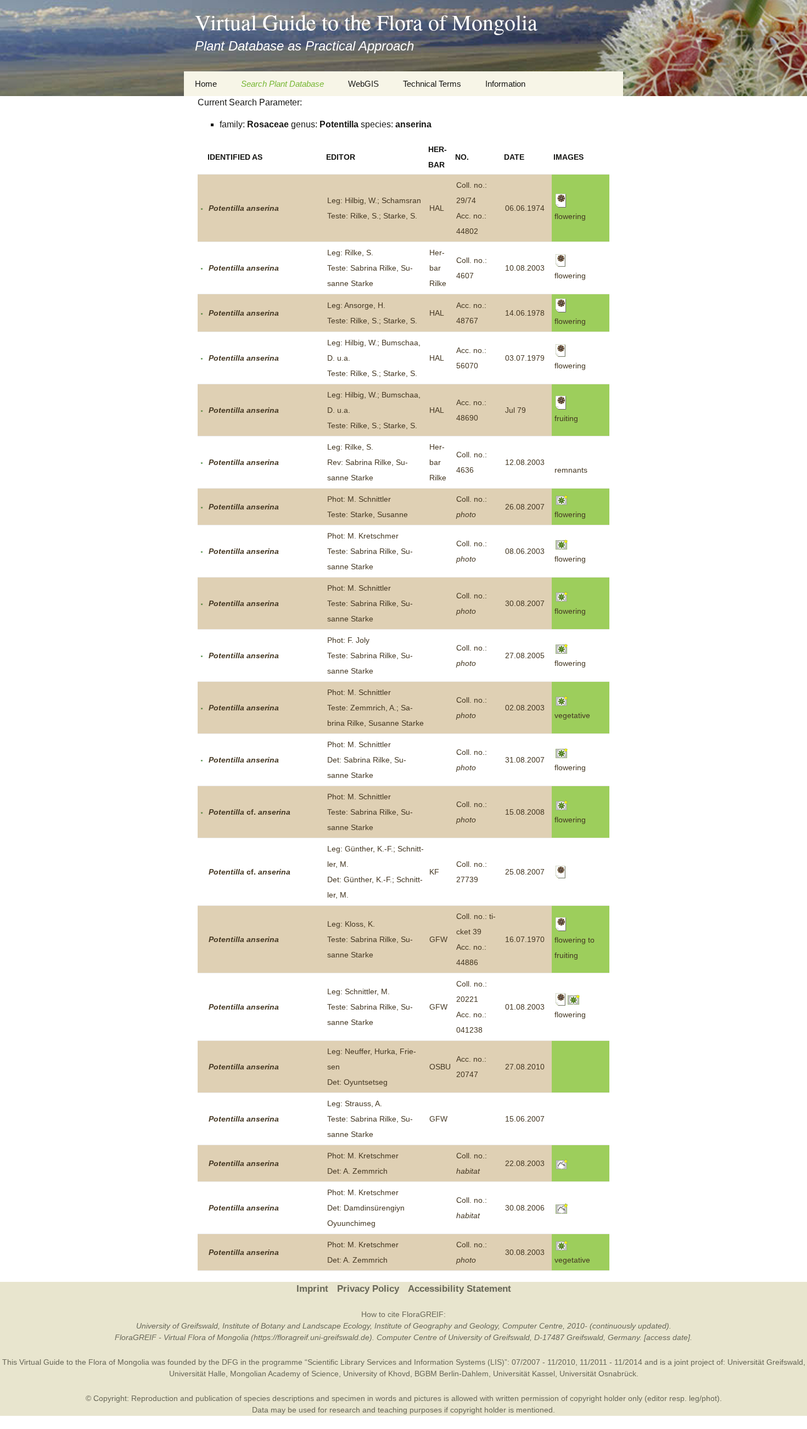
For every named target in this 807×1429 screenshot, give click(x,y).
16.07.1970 (525, 939)
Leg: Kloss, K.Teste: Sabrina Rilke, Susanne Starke (370, 939)
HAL (436, 208)
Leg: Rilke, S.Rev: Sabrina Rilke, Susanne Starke (367, 462)
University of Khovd (376, 1373)
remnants (570, 470)
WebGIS (363, 83)
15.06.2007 (525, 1118)
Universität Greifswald (765, 1362)
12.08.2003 (525, 462)
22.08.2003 (525, 1163)
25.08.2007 (525, 871)
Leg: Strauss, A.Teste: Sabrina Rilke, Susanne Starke (370, 1119)
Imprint (312, 1289)
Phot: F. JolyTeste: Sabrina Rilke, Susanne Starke (370, 655)
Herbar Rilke (437, 268)
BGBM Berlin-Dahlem (451, 1373)
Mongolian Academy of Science (284, 1373)
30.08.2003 (525, 1252)
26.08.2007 (525, 506)
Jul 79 (515, 410)
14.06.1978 (525, 313)
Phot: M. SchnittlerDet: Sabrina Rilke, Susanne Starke (366, 760)
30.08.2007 (525, 603)
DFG (230, 1362)
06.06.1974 (525, 208)
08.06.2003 (525, 551)
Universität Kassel (524, 1373)
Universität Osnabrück (597, 1373)
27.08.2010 (525, 1066)
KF (434, 871)
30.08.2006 (525, 1207)
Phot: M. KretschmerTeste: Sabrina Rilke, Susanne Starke (370, 551)
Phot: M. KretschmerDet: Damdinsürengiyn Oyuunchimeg (366, 1208)
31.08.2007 (525, 759)
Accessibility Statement (459, 1289)
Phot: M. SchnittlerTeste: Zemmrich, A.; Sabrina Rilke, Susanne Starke (375, 707)
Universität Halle (197, 1373)
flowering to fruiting (574, 947)
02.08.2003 (525, 707)
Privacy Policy (368, 1289)
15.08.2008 (525, 812)
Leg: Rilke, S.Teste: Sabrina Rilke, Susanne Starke (370, 268)
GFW (438, 939)
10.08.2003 (525, 268)
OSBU (440, 1066)
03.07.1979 (525, 358)
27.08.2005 (525, 655)
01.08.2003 (525, 1006)
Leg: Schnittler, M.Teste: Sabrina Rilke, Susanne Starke (370, 1007)
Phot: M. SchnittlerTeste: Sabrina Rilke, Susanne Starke (370, 603)
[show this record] (201, 208)
